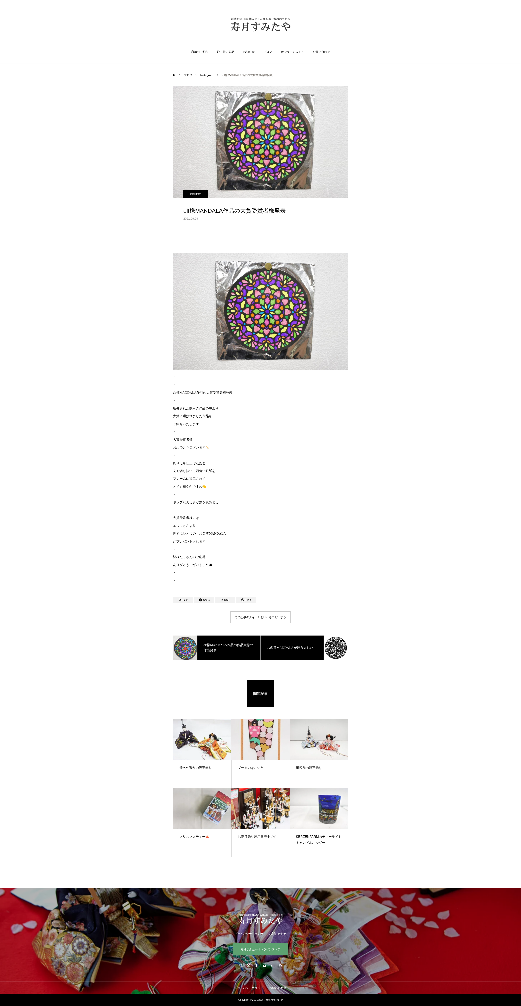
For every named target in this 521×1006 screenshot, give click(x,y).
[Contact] (273, 966)
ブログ (268, 51)
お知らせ (249, 51)
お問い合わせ (321, 51)
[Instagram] (240, 966)
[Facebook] (256, 966)
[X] (248, 966)
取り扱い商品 (225, 51)
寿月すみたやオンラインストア (260, 949)
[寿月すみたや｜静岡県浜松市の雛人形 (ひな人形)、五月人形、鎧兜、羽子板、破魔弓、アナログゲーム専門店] (260, 25)
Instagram (195, 193)
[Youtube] (265, 966)
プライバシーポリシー (249, 933)
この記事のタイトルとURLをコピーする (260, 617)
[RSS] (281, 966)
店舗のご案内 (199, 51)
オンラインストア (292, 51)
